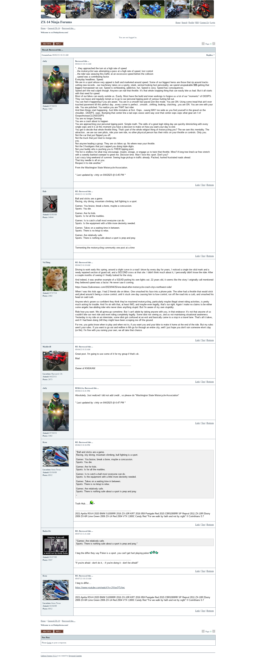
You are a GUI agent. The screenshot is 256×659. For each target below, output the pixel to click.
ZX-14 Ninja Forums (56, 22)
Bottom (210, 185)
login (49, 643)
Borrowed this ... (68, 28)
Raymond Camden (75, 656)
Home (178, 22)
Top (203, 185)
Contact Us (204, 22)
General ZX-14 (54, 28)
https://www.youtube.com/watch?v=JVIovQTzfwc (100, 587)
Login (212, 22)
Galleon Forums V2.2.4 (49, 656)
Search (184, 22)
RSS (197, 22)
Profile (191, 22)
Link (197, 185)
